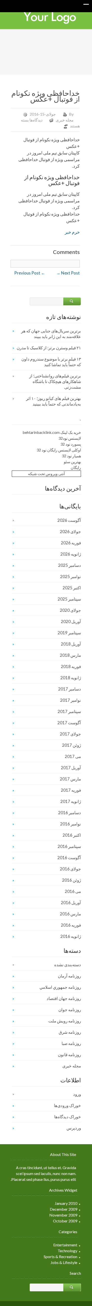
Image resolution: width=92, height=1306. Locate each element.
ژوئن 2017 (71, 745)
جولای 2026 (70, 531)
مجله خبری (65, 120)
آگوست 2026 (69, 520)
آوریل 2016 (71, 902)
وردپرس (73, 1127)
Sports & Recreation (60, 1256)
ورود (77, 1094)
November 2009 (63, 1215)
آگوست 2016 (69, 857)
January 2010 (66, 1203)
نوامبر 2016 (70, 823)
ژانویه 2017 (70, 801)
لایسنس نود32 (69, 438)
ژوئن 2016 (71, 880)
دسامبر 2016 (69, 812)
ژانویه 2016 (70, 936)
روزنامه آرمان (69, 975)
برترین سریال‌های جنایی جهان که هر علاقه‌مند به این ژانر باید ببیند (51, 333)
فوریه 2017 (71, 790)
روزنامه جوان (69, 1009)
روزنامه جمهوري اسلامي (60, 987)
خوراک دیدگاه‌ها (67, 1116)
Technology (67, 1250)
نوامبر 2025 (70, 576)
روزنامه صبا (71, 1043)
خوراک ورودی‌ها (67, 1105)
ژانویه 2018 (70, 677)
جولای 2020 (70, 610)
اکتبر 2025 (72, 587)
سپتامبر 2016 (69, 846)
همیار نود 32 (71, 455)
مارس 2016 (70, 913)
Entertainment (65, 1244)
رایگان (76, 467)
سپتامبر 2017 (69, 711)
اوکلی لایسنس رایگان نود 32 (59, 450)
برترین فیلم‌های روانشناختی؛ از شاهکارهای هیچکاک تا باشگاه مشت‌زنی (55, 381)
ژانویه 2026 (70, 554)
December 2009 (63, 1209)
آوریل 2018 (71, 644)
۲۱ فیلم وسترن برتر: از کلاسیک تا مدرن (49, 347)
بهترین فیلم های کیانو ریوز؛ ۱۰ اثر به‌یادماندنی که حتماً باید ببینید (53, 401)
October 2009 (65, 1220)
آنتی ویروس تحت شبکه (46, 473)
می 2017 (73, 756)
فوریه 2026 (71, 542)
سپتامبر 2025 (69, 599)
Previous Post (29, 272)
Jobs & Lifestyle (64, 1262)
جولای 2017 (70, 733)
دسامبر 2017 (69, 688)
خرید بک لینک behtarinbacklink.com (52, 432)
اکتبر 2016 (72, 835)
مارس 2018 (70, 655)
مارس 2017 (70, 778)
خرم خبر (72, 232)
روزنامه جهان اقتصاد (64, 998)
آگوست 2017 (69, 722)
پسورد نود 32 (70, 444)
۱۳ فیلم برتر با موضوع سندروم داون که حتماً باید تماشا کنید (51, 361)
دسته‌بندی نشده (67, 964)
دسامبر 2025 (69, 565)
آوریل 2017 (71, 767)
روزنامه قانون (69, 1054)
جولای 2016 (70, 868)
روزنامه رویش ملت (64, 1020)
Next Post (68, 272)
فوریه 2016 (71, 925)
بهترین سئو (72, 461)
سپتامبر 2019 (69, 632)
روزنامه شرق (70, 1032)
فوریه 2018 (71, 666)
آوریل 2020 (71, 621)
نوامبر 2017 (70, 700)
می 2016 (73, 891)
